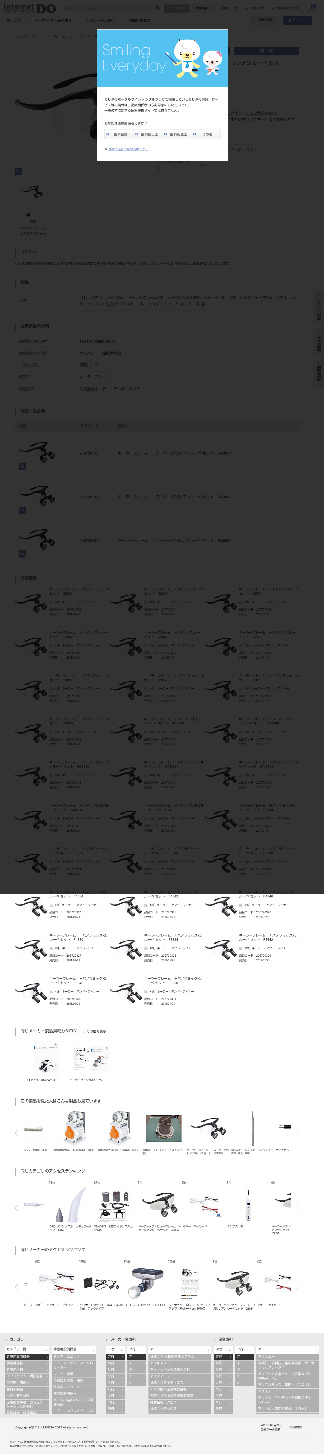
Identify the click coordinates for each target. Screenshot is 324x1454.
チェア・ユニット (66, 1357)
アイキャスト (160, 1363)
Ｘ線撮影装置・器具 (68, 1381)
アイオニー (266, 1357)
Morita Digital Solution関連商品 (73, 1402)
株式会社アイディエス (166, 1383)
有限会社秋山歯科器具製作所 (171, 1396)
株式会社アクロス (163, 1403)
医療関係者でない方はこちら (128, 149)
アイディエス (160, 1376)
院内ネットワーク (66, 1387)
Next (298, 1133)
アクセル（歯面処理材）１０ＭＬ (283, 1409)
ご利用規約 (294, 1427)
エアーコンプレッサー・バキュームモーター (73, 1413)
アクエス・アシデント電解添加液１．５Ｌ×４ (286, 1400)
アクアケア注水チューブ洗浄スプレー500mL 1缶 (286, 1376)
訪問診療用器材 (65, 1394)
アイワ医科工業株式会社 (168, 1390)
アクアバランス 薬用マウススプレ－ (286, 1385)
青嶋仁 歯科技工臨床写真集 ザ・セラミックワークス (286, 1365)
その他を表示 (96, 1031)
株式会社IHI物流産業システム (172, 1357)
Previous (16, 1133)
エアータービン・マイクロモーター (73, 1365)
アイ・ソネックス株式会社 (170, 1370)
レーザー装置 (63, 1374)
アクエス (264, 1391)
